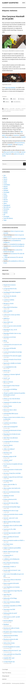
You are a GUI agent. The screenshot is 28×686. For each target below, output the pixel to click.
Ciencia (5, 179)
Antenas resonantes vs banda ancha (12, 469)
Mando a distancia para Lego (10, 551)
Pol (4, 214)
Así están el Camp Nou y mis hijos (12, 473)
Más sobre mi (6, 207)
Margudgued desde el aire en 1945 (12, 333)
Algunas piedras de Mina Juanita (11, 521)
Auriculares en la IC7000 (9, 337)
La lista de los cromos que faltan (11, 314)
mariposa (17, 110)
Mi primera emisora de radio (10, 639)
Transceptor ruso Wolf (9, 609)
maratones (16, 135)
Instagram (20, 144)
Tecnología (6, 216)
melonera (21, 110)
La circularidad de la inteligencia (16, 244)
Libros (5, 203)
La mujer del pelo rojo (9, 661)
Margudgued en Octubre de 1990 (11, 434)
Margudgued (6, 205)
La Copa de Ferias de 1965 (10, 288)
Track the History (8, 445)
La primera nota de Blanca (10, 423)
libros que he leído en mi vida (11, 152)
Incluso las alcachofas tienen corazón (13, 514)
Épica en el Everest (8, 382)
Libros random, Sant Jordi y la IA (11, 488)
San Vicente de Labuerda (9, 296)
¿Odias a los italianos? (9, 449)
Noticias (5, 211)
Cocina (5, 183)
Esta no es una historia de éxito (11, 492)
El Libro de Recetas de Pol (10, 499)
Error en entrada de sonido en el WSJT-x (13, 540)
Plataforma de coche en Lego (10, 510)
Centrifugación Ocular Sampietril (11, 292)
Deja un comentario (6, 111)
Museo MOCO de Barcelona (10, 307)
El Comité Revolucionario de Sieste (12, 430)
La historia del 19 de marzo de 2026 (12, 344)
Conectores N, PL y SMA (9, 529)
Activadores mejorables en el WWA (12, 605)
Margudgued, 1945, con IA (10, 329)
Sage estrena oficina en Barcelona (12, 579)
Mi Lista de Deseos (20, 142)
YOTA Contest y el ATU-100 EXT (11, 617)
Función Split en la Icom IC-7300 (11, 570)
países (3, 135)
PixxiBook (6, 624)
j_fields (5, 257)
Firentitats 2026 (7, 452)
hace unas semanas (10, 87)
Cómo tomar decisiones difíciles (11, 602)
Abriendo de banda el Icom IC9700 (12, 359)
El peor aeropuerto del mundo (11, 583)
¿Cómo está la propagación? (10, 426)
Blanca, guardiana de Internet (11, 536)
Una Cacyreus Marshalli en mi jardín (13, 17)
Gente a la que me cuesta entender (17, 238)
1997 (10, 137)
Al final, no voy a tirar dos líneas (11, 398)
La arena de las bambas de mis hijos (12, 352)
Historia (5, 199)
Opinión (5, 212)
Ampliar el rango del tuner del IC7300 (13, 477)
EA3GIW (23, 137)
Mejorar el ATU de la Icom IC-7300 (12, 650)
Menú (23, 2)
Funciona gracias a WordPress (18, 683)
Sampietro (6, 108)
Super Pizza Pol (7, 594)
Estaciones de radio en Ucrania (11, 628)
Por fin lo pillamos (8, 620)
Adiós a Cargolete (7, 311)
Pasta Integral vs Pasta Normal (11, 385)
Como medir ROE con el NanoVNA (12, 654)
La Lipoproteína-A (8, 555)
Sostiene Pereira (7, 406)
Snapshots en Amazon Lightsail (11, 374)
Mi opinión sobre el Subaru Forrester (12, 632)
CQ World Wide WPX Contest (10, 413)
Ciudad (5, 181)
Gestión (5, 196)
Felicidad (5, 190)
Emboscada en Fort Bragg (10, 598)
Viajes (5, 220)
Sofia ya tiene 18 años (9, 643)
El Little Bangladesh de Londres (11, 646)
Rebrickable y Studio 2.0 (9, 566)
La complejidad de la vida (9, 367)
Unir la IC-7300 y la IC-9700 (10, 518)
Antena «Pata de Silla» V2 (10, 484)
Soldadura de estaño (8, 495)
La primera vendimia (8, 299)
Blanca (5, 177)
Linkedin (10, 144)
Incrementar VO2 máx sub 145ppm (12, 355)
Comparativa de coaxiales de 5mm (12, 402)
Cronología (5, 669)
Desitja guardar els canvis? (10, 613)
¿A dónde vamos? (7, 460)
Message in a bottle (8, 303)
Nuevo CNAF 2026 (8, 322)
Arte (4, 175)
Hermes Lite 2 (7, 370)
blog (6, 137)
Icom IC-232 (6, 378)
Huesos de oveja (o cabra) (10, 410)
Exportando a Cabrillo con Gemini (12, 363)
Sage (21, 131)
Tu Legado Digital (8, 480)
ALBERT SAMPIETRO (10, 3)
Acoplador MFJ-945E (8, 658)
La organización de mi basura (11, 441)
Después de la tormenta (9, 285)
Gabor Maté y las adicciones (10, 438)
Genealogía (6, 192)
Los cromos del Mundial (9, 348)
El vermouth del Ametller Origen (11, 507)
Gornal (5, 197)
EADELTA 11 (6, 318)
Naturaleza (18, 108)
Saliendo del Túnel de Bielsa (10, 635)
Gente (5, 194)
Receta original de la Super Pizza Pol (12, 590)
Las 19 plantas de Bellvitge (10, 389)
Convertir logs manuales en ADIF (11, 533)
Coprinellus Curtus (10, 110)
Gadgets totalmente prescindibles (12, 548)
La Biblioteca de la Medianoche (11, 559)
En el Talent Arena (8, 544)
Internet (5, 201)
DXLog (5, 341)
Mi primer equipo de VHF (9, 456)
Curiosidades (6, 184)
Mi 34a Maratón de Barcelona (11, 562)
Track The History (8, 218)
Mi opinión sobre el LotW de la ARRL (12, 525)
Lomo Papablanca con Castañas (11, 587)
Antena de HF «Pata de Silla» (10, 503)
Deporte (5, 186)
